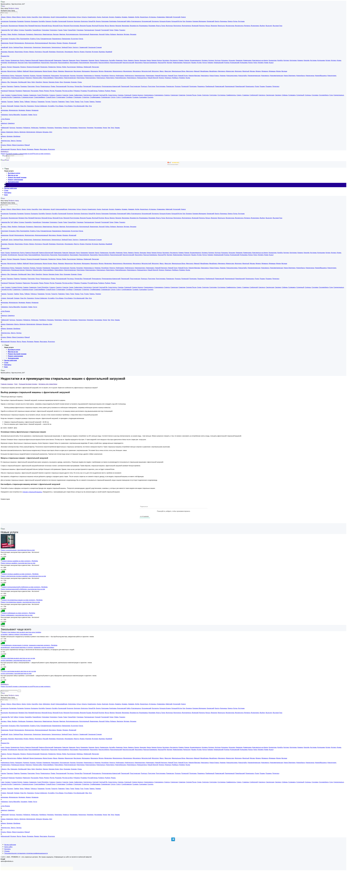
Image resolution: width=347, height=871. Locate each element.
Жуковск (65, 43)
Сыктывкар (143, 97)
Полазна (178, 86)
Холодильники (13, 182)
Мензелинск (137, 71)
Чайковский (5, 128)
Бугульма (241, 21)
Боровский (210, 21)
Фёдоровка (4, 110)
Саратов (65, 95)
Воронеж (214, 26)
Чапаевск (19, 128)
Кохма (339, 60)
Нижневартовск (140, 75)
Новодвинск (265, 75)
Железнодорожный (41, 43)
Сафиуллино (78, 95)
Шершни (39, 132)
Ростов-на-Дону (67, 91)
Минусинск (189, 71)
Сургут (118, 97)
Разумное (18, 91)
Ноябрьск (175, 78)
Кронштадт (187, 62)
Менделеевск (127, 71)
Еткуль (81, 39)
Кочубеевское (12, 62)
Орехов (45, 82)
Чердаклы (50, 128)
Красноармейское (34, 62)
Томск (67, 102)
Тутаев (86, 102)
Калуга (22, 60)
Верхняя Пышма (85, 26)
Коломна (205, 60)
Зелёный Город (67, 47)
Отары (79, 82)
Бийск (129, 21)
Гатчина (21, 30)
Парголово (31, 86)
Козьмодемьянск (195, 60)
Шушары (46, 132)
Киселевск (165, 60)
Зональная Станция (95, 47)
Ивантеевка (19, 52)
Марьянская (69, 71)
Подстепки (151, 86)
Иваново (11, 52)
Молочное (238, 71)
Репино (46, 91)
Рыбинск (101, 91)
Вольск (207, 26)
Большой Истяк (177, 21)
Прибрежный (209, 86)
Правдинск (201, 86)
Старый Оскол (50, 97)
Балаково (20, 21)
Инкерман (52, 52)
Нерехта (112, 75)
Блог (6, 195)
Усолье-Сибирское (41, 106)
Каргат (97, 60)
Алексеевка (72, 17)
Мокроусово (230, 71)
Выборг (262, 26)
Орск (61, 82)
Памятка (17, 86)
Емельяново (66, 39)
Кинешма (143, 60)
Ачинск (183, 17)
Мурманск (265, 71)
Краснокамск (74, 62)
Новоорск (28, 78)
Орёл (33, 82)
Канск (78, 60)
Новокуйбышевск (321, 75)
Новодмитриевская (276, 75)
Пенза (38, 86)
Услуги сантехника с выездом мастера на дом (16, 673)
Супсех (113, 97)
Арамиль (118, 17)
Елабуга (33, 39)
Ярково (36, 149)
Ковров (186, 60)
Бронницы (223, 21)
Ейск (18, 39)
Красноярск (139, 62)
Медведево (108, 71)
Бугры (235, 21)
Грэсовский (105, 30)
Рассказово (34, 91)
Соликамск (292, 95)
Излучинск (38, 52)
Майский (26, 71)
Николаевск (205, 75)
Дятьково (133, 34)
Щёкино (3, 136)
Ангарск (111, 17)
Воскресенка (230, 26)
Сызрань (135, 97)
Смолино (278, 95)
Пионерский (125, 86)
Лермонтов (52, 67)
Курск (255, 62)
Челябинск (42, 128)
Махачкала (94, 71)
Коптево (286, 60)
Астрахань (152, 17)
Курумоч (261, 62)
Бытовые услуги (14, 173)
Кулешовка (244, 62)
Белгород (77, 21)
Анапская (105, 17)
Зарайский (4, 47)
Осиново (74, 82)
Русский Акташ (93, 91)
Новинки (223, 75)
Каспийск (112, 60)
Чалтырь (12, 128)
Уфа (86, 106)
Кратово (169, 62)
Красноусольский (128, 62)
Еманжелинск (56, 39)
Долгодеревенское (72, 34)
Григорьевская (89, 30)
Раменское (26, 91)
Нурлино (182, 78)
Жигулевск (52, 43)
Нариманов (46, 75)
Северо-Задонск (137, 95)
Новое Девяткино (289, 75)
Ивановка (4, 52)
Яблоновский (5, 149)
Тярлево (98, 102)
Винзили (118, 26)
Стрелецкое (77, 97)
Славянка (245, 95)
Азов (40, 17)
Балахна (27, 21)
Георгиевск (53, 30)
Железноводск (19, 43)
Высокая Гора (277, 26)
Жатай (11, 43)
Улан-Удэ (23, 106)
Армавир (131, 17)
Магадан (4, 71)
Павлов (3, 86)
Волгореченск (186, 26)
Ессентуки (74, 39)
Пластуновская (135, 86)
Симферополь (231, 95)
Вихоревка (125, 26)
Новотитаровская (70, 78)
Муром (278, 71)
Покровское (170, 86)
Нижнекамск (150, 75)
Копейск (280, 60)
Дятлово (126, 34)
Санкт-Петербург (43, 95)
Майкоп (19, 71)
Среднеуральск (338, 95)
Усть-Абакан (59, 106)
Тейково (27, 102)
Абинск (8, 17)
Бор (184, 21)
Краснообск (94, 62)
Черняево (90, 128)
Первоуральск (45, 86)
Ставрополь (16, 97)
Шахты (16, 132)
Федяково (22, 110)
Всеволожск (255, 26)
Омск (29, 82)
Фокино (28, 110)
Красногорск (45, 62)
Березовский (121, 21)
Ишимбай (109, 52)
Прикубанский (240, 86)
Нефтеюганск (129, 75)
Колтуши (218, 60)
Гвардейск (28, 30)
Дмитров (62, 34)
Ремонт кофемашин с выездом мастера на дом (16, 615)
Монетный (245, 71)
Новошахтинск (142, 78)
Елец (38, 39)
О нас (6, 190)
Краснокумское (84, 62)
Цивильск (4, 123)
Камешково (58, 60)
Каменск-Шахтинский (46, 60)
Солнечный (300, 95)
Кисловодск (174, 60)
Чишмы (117, 128)
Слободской (254, 95)
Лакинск (3, 67)
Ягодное (13, 149)
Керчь (125, 60)
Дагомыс (4, 34)
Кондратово (273, 60)
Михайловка (204, 71)
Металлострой (146, 71)
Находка (73, 75)
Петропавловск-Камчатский (111, 86)
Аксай (53, 17)
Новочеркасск (131, 78)
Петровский (87, 86)
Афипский (169, 17)
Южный (27, 145)
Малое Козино (47, 71)
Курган (250, 62)
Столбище (69, 97)
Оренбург (39, 82)
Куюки (266, 62)
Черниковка (74, 128)
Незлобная (105, 75)
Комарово (239, 60)
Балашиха (34, 21)
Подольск (144, 86)
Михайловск (213, 71)
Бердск (98, 21)
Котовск (333, 60)
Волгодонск (177, 26)
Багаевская (4, 21)
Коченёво (4, 62)
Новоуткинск (110, 78)
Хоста (35, 115)
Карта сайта (8, 847)
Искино (82, 52)
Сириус (239, 95)
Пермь (53, 86)
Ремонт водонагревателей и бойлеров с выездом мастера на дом (23, 589)
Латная (9, 67)
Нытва (188, 78)
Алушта (84, 17)
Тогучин (48, 102)
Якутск (19, 149)
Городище (80, 30)
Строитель (85, 97)
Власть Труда (160, 26)
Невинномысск (89, 75)
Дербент (14, 34)
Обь (8, 82)
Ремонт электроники (15, 180)
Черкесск (66, 128)
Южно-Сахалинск (18, 145)
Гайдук (15, 30)
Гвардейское (36, 30)
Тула (81, 102)
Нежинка (97, 75)
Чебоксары (34, 128)
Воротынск (221, 26)
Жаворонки (4, 43)
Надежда (26, 75)
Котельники (321, 60)
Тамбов (16, 102)
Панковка (23, 86)
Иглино (25, 52)
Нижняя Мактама (194, 75)
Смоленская (270, 95)
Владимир (152, 26)
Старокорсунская (27, 97)
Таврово (3, 102)
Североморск (158, 95)
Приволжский (219, 86)
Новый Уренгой (153, 78)
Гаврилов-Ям (5, 30)
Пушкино (269, 86)
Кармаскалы (104, 60)
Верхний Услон (58, 26)
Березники (105, 21)
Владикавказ (143, 26)
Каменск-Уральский (31, 60)
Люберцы (79, 67)
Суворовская (105, 97)
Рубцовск (77, 91)
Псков (257, 86)
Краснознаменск (63, 62)
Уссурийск (51, 106)
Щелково (10, 136)
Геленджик (45, 30)
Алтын (79, 17)
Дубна (107, 34)
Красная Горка (23, 62)
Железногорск (29, 43)
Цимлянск (11, 123)
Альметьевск (91, 17)
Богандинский (146, 21)
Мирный (197, 71)
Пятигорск (275, 86)
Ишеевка (102, 52)
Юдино (9, 145)
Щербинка (16, 136)
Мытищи (284, 71)
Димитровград (47, 34)
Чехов (105, 128)
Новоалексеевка (231, 75)
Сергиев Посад (191, 95)
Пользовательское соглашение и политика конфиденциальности (26, 853)
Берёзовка (112, 21)
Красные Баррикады (150, 62)
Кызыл (271, 62)
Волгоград (169, 26)
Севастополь (112, 95)
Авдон (24, 17)
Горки (65, 30)
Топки (72, 102)
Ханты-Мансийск (14, 115)
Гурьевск (122, 30)
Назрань (33, 75)
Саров (71, 95)
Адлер (29, 17)
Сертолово (213, 95)
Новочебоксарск (120, 78)
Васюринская (13, 26)
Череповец (58, 128)
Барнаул (48, 21)
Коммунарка (247, 60)
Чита (112, 128)
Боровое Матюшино (199, 21)
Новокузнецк (310, 75)
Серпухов (205, 95)
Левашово (16, 67)
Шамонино (9, 132)
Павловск (10, 86)
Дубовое (113, 34)
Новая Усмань (214, 75)
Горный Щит (72, 30)
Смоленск (261, 95)
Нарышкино (55, 75)
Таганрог (10, 102)
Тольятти (54, 102)
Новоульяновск (90, 78)
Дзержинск (29, 34)
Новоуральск (100, 78)
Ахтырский (176, 17)
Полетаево (193, 86)
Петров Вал (78, 86)
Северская (174, 95)
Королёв (306, 60)
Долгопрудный (84, 34)
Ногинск (161, 78)
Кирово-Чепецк (157, 60)
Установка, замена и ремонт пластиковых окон (16, 634)
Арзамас (124, 17)
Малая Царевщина (35, 71)
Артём (137, 17)
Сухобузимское (126, 97)
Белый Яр (92, 21)
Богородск (155, 21)
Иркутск (76, 52)
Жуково (59, 43)
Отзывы (7, 851)
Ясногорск (51, 149)
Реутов (52, 91)
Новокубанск (300, 75)
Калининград (15, 60)
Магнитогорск (11, 71)
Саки (2, 95)
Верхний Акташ (47, 26)
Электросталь (5, 141)
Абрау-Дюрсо (16, 17)
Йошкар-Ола (5, 56)
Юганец (3, 145)
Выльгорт (269, 26)
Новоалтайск (242, 75)
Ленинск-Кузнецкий (33, 67)
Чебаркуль (26, 128)
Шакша (3, 132)
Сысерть (150, 97)
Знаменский (83, 47)
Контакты (7, 193)
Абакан (3, 17)
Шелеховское (30, 132)
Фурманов (35, 110)
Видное (112, 26)
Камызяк (65, 60)
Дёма (9, 34)
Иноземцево (69, 52)
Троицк (77, 102)
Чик (109, 128)
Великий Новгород (34, 26)
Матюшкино (86, 71)
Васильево (4, 26)
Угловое (3, 106)
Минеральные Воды (178, 71)
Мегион (101, 71)
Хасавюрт (24, 115)
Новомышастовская (18, 78)
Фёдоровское (13, 110)
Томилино (61, 102)
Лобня (64, 67)
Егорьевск (12, 39)
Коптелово (293, 60)
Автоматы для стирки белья (48, 384)
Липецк (58, 67)
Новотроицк (81, 78)
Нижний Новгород (161, 75)
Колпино (211, 60)
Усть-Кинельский (78, 106)
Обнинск (3, 82)
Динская (56, 34)
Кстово (199, 62)
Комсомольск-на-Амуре (260, 60)
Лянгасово (95, 67)
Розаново (58, 91)
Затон (11, 47)
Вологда (202, 26)
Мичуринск (221, 71)
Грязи (111, 30)
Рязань (113, 91)
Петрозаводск (96, 86)
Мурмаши (272, 71)
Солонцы (308, 95)
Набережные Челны (7, 75)
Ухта (90, 106)
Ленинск (23, 67)
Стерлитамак (60, 97)
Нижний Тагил (172, 75)
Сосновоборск (324, 95)
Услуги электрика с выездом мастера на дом (16, 660)
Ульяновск (30, 106)
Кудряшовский (218, 62)
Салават (8, 95)
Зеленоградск (46, 47)
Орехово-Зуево (54, 82)
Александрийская (61, 17)
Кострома (313, 60)
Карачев (91, 60)
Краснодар (53, 62)
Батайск (55, 21)
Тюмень (92, 102)
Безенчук (70, 21)
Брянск (230, 21)
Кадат (3, 60)
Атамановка (161, 17)
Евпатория (4, 39)
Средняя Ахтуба (6, 97)
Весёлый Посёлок (98, 26)
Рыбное (107, 91)
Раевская (11, 91)
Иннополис (60, 52)
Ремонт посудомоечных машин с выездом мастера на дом (20, 602)
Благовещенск (136, 21)
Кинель (136, 60)
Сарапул (59, 95)
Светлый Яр (103, 95)
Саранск (52, 95)
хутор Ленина (5, 119)
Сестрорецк (221, 95)
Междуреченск (117, 71)
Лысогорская (71, 67)
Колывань (224, 60)
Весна (107, 26)
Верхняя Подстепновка (71, 26)
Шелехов (23, 132)
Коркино (300, 60)
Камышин (72, 60)
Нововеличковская (254, 75)
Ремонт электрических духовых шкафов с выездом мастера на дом (23, 576)
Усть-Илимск (68, 106)
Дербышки (21, 34)
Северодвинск (149, 95)
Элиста (13, 141)
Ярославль (43, 149)
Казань (7, 60)
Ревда (41, 91)
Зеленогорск (28, 47)
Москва (252, 71)
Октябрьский (22, 82)
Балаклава (13, 21)
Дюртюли (120, 34)
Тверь (22, 102)
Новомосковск (5, 78)
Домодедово (94, 34)
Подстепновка (160, 86)
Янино (24, 149)
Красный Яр (162, 62)
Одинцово (13, 82)
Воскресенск (239, 26)
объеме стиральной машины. (32, 492)
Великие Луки (23, 26)
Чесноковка (98, 128)
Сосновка (315, 95)
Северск (167, 95)
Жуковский (72, 43)
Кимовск (131, 60)
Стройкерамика (95, 97)
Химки (30, 115)
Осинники (67, 82)
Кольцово (232, 60)
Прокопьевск (249, 86)
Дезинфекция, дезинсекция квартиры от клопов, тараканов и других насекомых (27, 647)
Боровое (189, 21)
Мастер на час (13, 175)
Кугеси (204, 62)
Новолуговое (331, 75)
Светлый (95, 95)
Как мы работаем (10, 188)
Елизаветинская (46, 39)
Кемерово (119, 60)
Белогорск (84, 21)
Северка (120, 95)
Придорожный (229, 86)
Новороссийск (37, 78)
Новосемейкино (48, 78)
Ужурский (10, 106)
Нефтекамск (120, 75)
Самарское (33, 95)
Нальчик (39, 75)
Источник (95, 52)
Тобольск (34, 102)
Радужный (4, 91)
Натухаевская (64, 75)
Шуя (50, 132)
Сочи (331, 95)
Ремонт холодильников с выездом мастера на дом (18, 550)
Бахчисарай (62, 21)
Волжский (195, 26)
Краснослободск (103, 62)
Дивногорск (38, 34)
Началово (79, 75)
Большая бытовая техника (28, 384)
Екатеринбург (24, 39)
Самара (25, 95)
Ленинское (43, 67)
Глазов (60, 30)
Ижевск (31, 52)
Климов (181, 60)
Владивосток (134, 26)
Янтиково (30, 149)
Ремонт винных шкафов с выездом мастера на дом (18, 563)
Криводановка (178, 62)
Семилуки (182, 95)
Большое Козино (165, 21)
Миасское (168, 71)
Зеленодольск (56, 47)
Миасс (162, 71)
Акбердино (46, 17)
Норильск (168, 78)
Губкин (116, 30)
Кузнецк (226, 62)
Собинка (285, 95)
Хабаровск (4, 115)
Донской (102, 34)
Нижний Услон (183, 75)
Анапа (99, 17)
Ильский (45, 52)
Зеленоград (37, 47)
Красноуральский (116, 62)
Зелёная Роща (18, 47)
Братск (217, 21)
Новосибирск (58, 78)
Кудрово (210, 62)
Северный (127, 95)
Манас (55, 71)
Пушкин (262, 86)
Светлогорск (87, 95)
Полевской (185, 86)
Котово (328, 60)
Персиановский (61, 86)
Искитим (88, 52)
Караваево (84, 60)
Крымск (193, 62)
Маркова (61, 71)
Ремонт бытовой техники (17, 177)
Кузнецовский (234, 62)
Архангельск (144, 17)
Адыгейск (35, 17)
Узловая (16, 106)
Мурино (258, 71)
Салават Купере (16, 95)
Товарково (41, 102)
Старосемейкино (39, 97)
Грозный (97, 30)
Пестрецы (70, 86)
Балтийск (42, 21)
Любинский (87, 67)
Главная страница (7, 384)
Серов (199, 95)
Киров (149, 60)
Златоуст (76, 47)
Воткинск (247, 26)
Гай (11, 30)
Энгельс (19, 141)
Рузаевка (84, 91)
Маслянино (77, 71)
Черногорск (82, 128)
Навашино (18, 75)
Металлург (155, 71)
